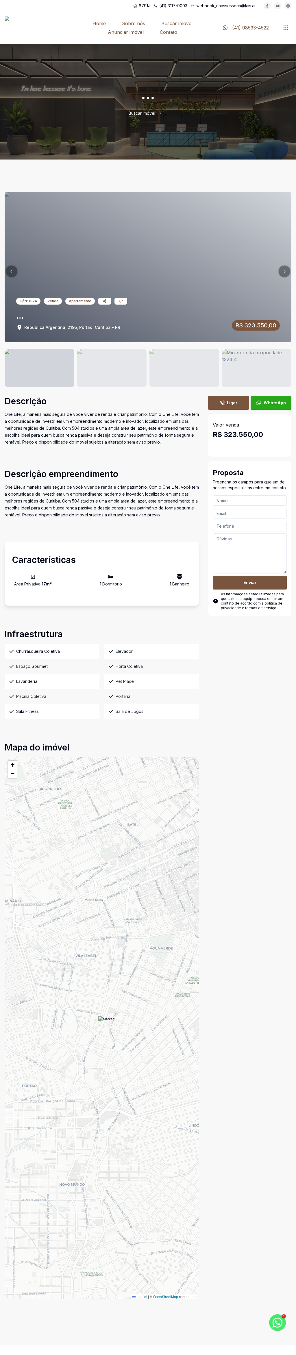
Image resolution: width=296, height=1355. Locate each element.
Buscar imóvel (177, 23)
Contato (168, 32)
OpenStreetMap (165, 1296)
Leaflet (141, 1296)
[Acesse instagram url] (287, 5)
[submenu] (285, 28)
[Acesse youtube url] (277, 5)
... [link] (166, 113)
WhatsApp (275, 402)
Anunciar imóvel (126, 32)
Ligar (232, 402)
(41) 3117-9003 (173, 5)
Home (99, 23)
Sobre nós (133, 23)
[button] (11, 271)
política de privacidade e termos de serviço (251, 605)
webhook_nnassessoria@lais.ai (225, 5)
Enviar (249, 582)
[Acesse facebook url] (267, 5)
